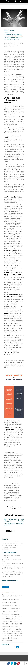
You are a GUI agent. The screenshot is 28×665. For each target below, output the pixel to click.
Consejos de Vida (7, 597)
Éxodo (12, 640)
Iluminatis (9, 619)
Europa (11, 614)
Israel (14, 619)
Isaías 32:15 (5, 549)
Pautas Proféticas (12, 626)
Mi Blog (17, 43)
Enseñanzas (7, 608)
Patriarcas (4, 626)
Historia (3, 619)
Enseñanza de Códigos (11, 605)
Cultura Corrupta (16, 596)
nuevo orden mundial (12, 623)
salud (6, 635)
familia (14, 614)
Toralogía (15, 638)
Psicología (6, 46)
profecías (21, 629)
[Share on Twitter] (12, 663)
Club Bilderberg (20, 595)
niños (20, 621)
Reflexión (10, 633)
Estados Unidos (7, 611)
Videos (19, 638)
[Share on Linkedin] (15, 663)
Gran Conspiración (12, 616)
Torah (10, 638)
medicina (17, 621)
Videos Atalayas (6, 640)
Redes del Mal (12, 631)
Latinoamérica (5, 621)
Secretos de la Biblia (15, 635)
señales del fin (5, 638)
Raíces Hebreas (5, 631)
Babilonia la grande (8, 595)
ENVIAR (5, 587)
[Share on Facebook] (8, 663)
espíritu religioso (16, 608)
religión (15, 633)
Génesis (19, 616)
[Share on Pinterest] (18, 663)
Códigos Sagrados (7, 599)
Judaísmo (18, 619)
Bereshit (15, 595)
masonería (12, 621)
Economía (12, 603)
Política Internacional (11, 629)
